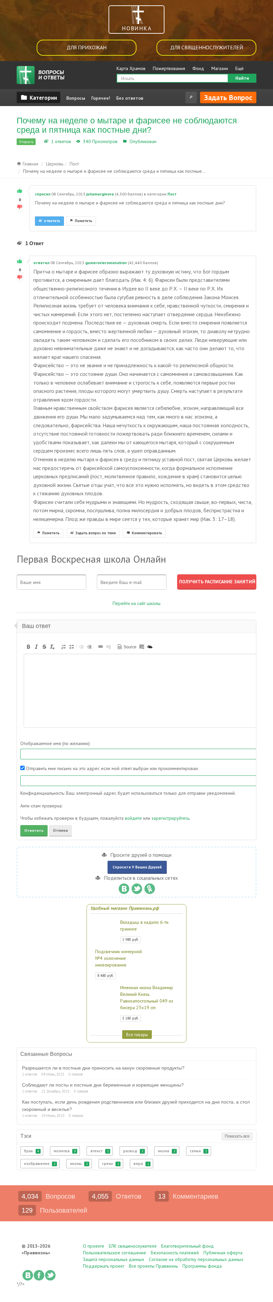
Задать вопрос (228, 97)
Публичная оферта (222, 1253)
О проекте (93, 1246)
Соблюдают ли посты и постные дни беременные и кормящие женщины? (103, 1085)
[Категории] (38, 97)
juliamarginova (100, 193)
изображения (39, 1163)
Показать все (237, 1136)
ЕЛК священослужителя (132, 1246)
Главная (29, 164)
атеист (99, 1150)
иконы (79, 1163)
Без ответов (129, 98)
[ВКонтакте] (123, 887)
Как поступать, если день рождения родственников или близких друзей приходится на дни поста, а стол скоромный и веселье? (136, 1105)
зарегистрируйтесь (170, 818)
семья (198, 1150)
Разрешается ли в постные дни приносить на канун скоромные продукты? (103, 1068)
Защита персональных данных (113, 1259)
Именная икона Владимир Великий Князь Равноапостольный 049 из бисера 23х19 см (146, 998)
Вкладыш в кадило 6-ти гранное (144, 925)
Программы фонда (202, 1266)
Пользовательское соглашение (114, 1253)
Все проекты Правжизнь (153, 1266)
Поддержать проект (103, 1266)
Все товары (137, 1034)
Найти (242, 78)
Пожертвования (169, 68)
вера (141, 1163)
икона (166, 1150)
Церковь (54, 164)
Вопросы (75, 98)
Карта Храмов (131, 68)
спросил (42, 193)
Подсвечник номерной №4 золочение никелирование (118, 958)
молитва (65, 1150)
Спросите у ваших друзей (137, 866)
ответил (41, 262)
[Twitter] (136, 887)
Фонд (198, 68)
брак (31, 1150)
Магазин (219, 68)
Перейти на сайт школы (136, 603)
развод (133, 1150)
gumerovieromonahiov (106, 262)
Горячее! (100, 98)
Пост (163, 141)
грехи (110, 1163)
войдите (133, 818)
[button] (28, 646)
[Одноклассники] (149, 887)
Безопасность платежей (175, 1253)
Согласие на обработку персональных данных (196, 1259)
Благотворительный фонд (187, 1246)
